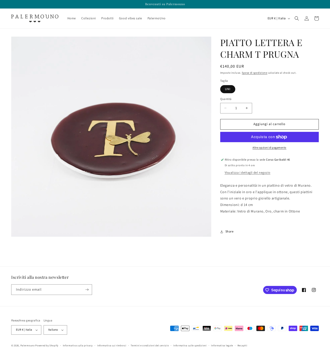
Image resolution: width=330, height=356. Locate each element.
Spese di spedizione (254, 73)
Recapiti (242, 345)
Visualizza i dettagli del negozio (248, 172)
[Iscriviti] (87, 289)
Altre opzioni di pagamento (269, 148)
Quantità (226, 99)
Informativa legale (222, 345)
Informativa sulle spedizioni (190, 345)
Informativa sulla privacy (78, 345)
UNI (228, 89)
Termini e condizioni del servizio (150, 345)
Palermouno (27, 345)
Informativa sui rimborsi (111, 345)
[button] (297, 18)
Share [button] (229, 231)
